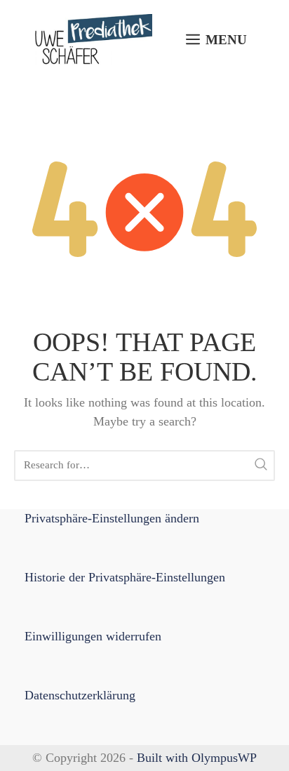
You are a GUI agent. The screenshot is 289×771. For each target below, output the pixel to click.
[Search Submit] (261, 465)
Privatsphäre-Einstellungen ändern (112, 518)
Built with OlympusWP (197, 758)
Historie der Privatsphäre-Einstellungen (125, 577)
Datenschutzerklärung (80, 695)
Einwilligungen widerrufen (93, 636)
